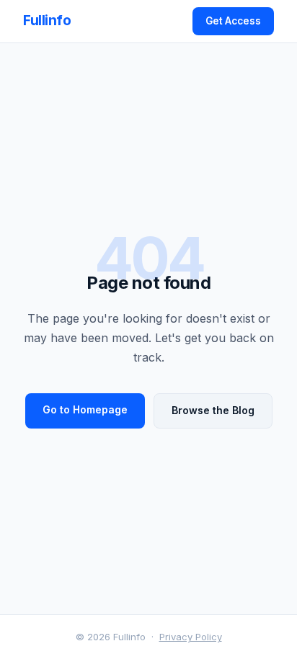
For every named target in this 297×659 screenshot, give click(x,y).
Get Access (233, 21)
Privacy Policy (190, 636)
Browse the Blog (213, 410)
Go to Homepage (85, 409)
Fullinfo (47, 20)
